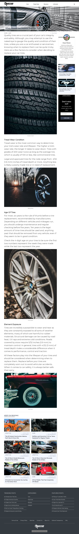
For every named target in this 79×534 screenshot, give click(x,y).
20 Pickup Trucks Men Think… (59, 496)
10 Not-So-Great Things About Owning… (14, 508)
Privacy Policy (23, 520)
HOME (5, 33)
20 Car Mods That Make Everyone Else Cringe (65, 74)
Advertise (32, 520)
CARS (9, 33)
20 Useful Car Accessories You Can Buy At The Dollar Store (16, 481)
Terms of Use (15, 520)
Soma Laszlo (30, 320)
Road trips (36, 4)
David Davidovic (25, 456)
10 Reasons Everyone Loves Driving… (13, 511)
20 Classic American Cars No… (11, 499)
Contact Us (39, 520)
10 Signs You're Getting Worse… (12, 505)
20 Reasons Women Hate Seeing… (60, 508)
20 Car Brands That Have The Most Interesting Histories (65, 90)
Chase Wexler (54, 33)
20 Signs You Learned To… (58, 502)
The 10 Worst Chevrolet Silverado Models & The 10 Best (42, 459)
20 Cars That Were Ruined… (59, 499)
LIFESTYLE (8, 433)
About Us (47, 520)
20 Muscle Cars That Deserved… (60, 511)
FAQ (66, 520)
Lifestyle (55, 4)
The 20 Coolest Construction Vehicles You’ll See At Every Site (16, 437)
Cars (27, 4)
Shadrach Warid (30, 135)
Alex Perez (30, 409)
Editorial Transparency (57, 520)
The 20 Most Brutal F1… (57, 505)
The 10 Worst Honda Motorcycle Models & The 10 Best (14, 459)
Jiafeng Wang (30, 208)
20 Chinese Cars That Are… (10, 496)
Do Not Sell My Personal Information (39, 531)
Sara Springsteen (52, 434)
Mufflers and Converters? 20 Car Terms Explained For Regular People (43, 437)
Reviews (46, 4)
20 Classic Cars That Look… (10, 502)
